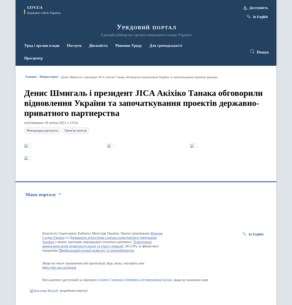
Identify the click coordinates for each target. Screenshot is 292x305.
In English (260, 17)
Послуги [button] (74, 45)
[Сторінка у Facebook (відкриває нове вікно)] (224, 51)
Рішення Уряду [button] (128, 45)
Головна (31, 76)
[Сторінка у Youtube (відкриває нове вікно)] (240, 51)
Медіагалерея (49, 76)
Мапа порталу (40, 194)
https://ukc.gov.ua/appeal (59, 267)
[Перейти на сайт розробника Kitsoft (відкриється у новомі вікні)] (44, 291)
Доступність (258, 8)
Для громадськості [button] (165, 45)
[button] (27, 146)
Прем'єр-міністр (76, 130)
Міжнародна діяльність (43, 130)
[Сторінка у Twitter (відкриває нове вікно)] (232, 51)
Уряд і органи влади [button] (41, 45)
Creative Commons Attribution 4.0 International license (135, 280)
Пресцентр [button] (33, 58)
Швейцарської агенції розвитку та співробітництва (96, 250)
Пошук (263, 52)
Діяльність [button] (98, 45)
